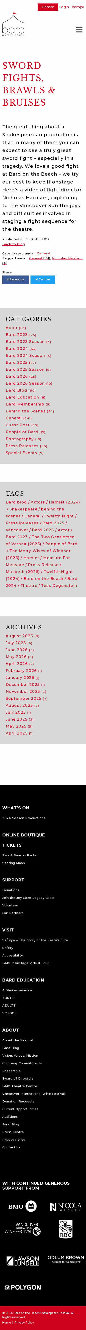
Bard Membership (28, 404)
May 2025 (19, 726)
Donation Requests (18, 1101)
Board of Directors (17, 1078)
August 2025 (22, 705)
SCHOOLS (10, 1013)
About (10, 1030)
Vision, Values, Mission (20, 1055)
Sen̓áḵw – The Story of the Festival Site (35, 940)
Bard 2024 (21, 348)
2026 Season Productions (23, 818)
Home (6, 1322)
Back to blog (13, 244)
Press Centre (13, 1132)
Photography (24, 439)
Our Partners (12, 913)
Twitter (44, 279)
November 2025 (26, 691)
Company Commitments (22, 1063)
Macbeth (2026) (23, 572)
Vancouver (17, 530)
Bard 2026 (21, 376)
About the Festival (17, 1040)
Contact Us (11, 1147)
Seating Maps (13, 863)
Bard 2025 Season (28, 369)
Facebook (17, 279)
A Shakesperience (17, 990)
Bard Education (25, 397)
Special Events (25, 453)
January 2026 (23, 677)
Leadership (11, 1071)
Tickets (12, 845)
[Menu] (79, 30)
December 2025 (25, 684)
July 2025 (18, 712)
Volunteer (10, 905)
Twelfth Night (59, 516)
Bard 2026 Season (29, 383)
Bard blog (16, 502)
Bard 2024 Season (28, 355)
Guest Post (22, 425)
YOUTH (8, 998)
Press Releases (26, 446)
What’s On (15, 808)
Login (64, 7)
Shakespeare (23, 509)
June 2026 (20, 650)
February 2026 (24, 670)
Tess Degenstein (59, 585)
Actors (38, 502)
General (43, 253)
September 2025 (26, 698)
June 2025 (20, 719)
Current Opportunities (20, 1109)
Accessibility (12, 955)
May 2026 (19, 657)
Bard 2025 (21, 362)
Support (13, 880)
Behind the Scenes (30, 411)
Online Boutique (23, 835)
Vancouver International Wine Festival (33, 1094)
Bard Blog (21, 390)
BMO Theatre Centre (19, 1086)
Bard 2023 (21, 334)
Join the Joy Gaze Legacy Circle (28, 897)
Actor (16, 328)
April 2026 (20, 664)
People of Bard (26, 432)
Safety (7, 948)
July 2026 (19, 643)
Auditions (10, 1116)
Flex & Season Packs (19, 855)
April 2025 (19, 733)
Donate (48, 7)
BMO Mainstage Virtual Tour (25, 963)
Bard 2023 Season (28, 341)
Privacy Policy (13, 1139)
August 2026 (22, 636)
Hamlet (31, 558)
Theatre (28, 585)
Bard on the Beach (44, 578)
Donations (10, 890)
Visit (8, 930)
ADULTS (9, 1005)
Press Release (43, 565)
